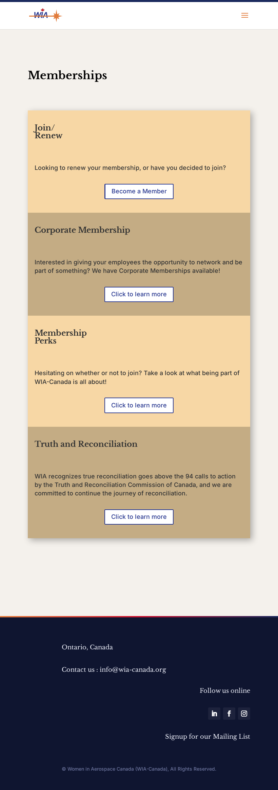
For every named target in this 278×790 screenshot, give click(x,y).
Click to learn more (139, 294)
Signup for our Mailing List (207, 736)
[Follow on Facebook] (229, 713)
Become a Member (139, 191)
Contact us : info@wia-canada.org (114, 669)
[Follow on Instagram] (244, 713)
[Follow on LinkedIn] (214, 713)
